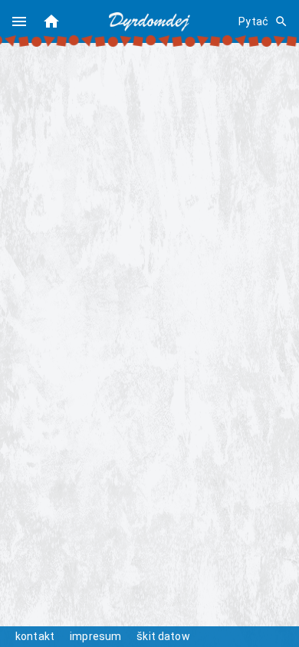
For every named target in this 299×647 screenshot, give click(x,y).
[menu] (19, 21)
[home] (51, 21)
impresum (95, 636)
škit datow (163, 636)
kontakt (34, 636)
